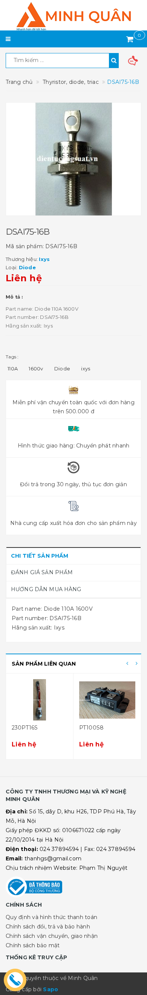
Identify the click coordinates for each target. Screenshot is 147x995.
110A (13, 369)
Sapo (50, 989)
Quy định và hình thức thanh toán (51, 917)
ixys (85, 369)
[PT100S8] (107, 699)
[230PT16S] (39, 699)
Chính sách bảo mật (33, 945)
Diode (62, 369)
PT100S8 (91, 727)
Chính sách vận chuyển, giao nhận (52, 936)
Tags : (12, 356)
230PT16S (25, 727)
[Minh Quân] (73, 16)
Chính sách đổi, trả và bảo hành (48, 926)
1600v (36, 369)
